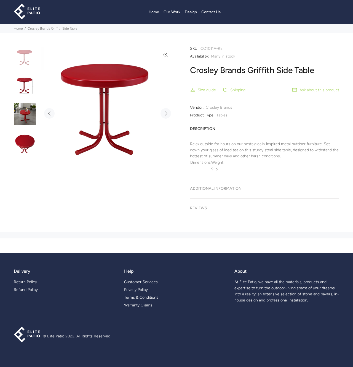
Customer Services (141, 282)
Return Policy (25, 282)
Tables (222, 115)
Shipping (237, 90)
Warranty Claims (138, 305)
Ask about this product (319, 90)
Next (166, 113)
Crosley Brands (219, 107)
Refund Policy (26, 289)
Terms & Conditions (141, 297)
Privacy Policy (136, 289)
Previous (49, 113)
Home (18, 28)
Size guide (207, 90)
